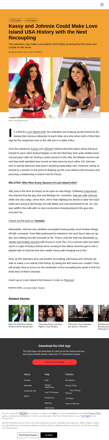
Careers (27, 380)
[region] (54, 424)
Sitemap (48, 403)
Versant (23, 413)
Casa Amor (90, 191)
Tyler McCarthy (16, 52)
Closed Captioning (49, 386)
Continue (49, 435)
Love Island (27, 288)
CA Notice (69, 398)
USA (12, 4)
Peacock (69, 280)
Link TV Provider (52, 392)
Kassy (34, 148)
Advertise (28, 385)
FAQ (46, 380)
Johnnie (48, 148)
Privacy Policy (71, 385)
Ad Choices (70, 380)
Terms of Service (72, 404)
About (26, 396)
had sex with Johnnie (85, 195)
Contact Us (49, 398)
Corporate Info (30, 391)
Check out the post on (27, 220)
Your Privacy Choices (72, 391)
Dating (34, 288)
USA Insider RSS (49, 409)
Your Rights (85, 416)
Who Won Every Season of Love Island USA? (49, 182)
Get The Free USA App (54, 362)
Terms (54, 413)
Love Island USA (36, 131)
